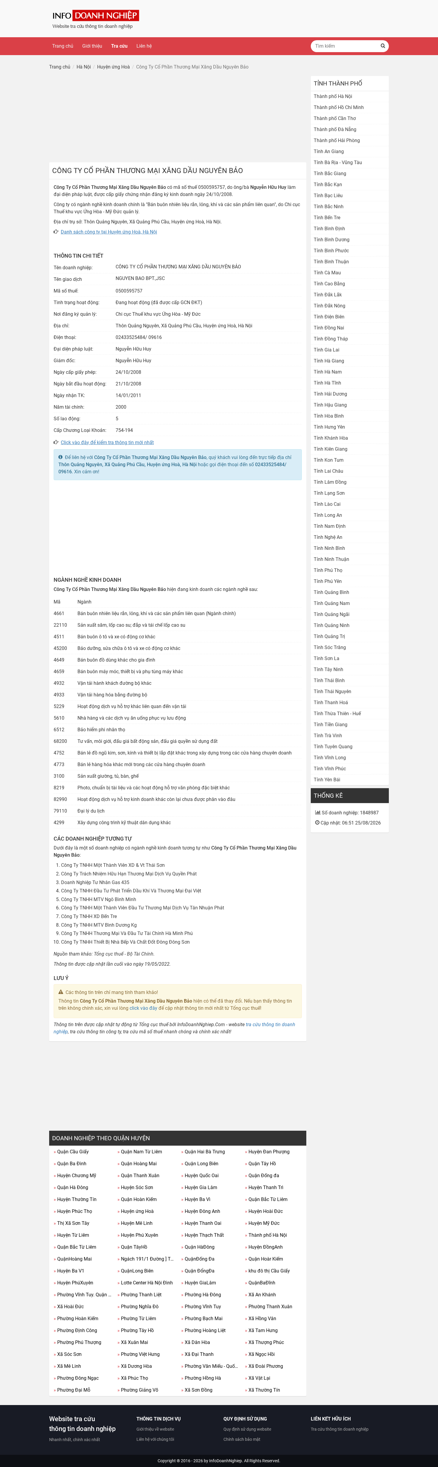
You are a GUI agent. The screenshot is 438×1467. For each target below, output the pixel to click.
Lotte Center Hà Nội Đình (145, 1283)
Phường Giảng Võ (137, 1390)
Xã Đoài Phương (264, 1366)
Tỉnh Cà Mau (327, 273)
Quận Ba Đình (70, 1163)
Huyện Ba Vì (195, 1199)
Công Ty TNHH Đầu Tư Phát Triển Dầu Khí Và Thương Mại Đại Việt (131, 891)
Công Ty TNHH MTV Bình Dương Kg (99, 925)
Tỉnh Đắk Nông (329, 306)
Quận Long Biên (199, 1163)
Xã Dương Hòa (134, 1366)
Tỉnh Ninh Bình (329, 548)
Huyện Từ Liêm (71, 1235)
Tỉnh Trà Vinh (328, 735)
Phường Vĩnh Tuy (201, 1306)
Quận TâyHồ (132, 1247)
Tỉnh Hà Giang (329, 361)
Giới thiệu (92, 46)
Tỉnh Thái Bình (329, 680)
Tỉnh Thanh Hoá (331, 702)
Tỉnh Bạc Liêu (328, 195)
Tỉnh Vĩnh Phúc (330, 768)
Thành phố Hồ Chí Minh (339, 107)
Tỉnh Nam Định (330, 526)
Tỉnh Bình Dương (332, 239)
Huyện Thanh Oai (201, 1223)
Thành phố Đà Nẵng (335, 129)
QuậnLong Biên (135, 1271)
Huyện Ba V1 (69, 1271)
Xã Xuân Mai (132, 1342)
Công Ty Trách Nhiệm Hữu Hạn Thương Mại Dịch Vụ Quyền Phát (129, 874)
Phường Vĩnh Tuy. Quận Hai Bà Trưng (83, 1295)
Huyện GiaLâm (198, 1283)
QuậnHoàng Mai (73, 1259)
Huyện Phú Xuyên (137, 1235)
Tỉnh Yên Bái (327, 779)
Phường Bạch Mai (202, 1318)
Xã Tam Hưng (261, 1330)
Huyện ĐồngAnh (264, 1247)
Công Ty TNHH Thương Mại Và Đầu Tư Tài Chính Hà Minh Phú (127, 933)
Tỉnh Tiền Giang (330, 724)
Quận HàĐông (198, 1247)
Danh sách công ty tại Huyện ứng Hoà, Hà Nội (109, 232)
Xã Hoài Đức (69, 1306)
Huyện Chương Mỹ (75, 1175)
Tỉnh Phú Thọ (328, 570)
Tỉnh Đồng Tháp (331, 339)
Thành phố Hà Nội (266, 1235)
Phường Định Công (75, 1330)
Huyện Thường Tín (75, 1199)
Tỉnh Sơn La (326, 658)
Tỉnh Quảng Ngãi (332, 614)
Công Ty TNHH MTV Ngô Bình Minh (98, 899)
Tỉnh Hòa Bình (329, 416)
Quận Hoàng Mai (137, 1163)
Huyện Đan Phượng (267, 1152)
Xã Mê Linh (67, 1366)
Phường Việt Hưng (138, 1354)
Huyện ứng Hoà (135, 1211)
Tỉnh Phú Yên (328, 581)
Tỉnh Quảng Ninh (332, 625)
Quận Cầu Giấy (71, 1152)
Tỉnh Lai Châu (328, 471)
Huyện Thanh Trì (264, 1187)
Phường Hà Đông (201, 1295)
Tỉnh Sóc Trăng (330, 647)
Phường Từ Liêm (136, 1318)
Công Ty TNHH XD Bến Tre (89, 916)
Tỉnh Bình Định (329, 228)
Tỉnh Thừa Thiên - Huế (337, 713)
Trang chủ (62, 46)
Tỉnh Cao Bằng (329, 284)
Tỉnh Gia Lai (326, 350)
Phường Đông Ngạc (76, 1378)
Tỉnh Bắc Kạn (328, 184)
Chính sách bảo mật (241, 1439)
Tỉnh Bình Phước (331, 250)
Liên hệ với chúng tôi (155, 1439)
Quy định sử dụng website (247, 1429)
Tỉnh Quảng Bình (331, 592)
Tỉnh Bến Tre (327, 217)
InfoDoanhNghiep (225, 1460)
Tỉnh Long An (328, 515)
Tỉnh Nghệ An (328, 537)
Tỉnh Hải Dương (330, 394)
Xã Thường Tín (262, 1390)
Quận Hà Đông (71, 1187)
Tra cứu (119, 46)
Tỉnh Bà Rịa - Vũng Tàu (338, 162)
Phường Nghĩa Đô (138, 1306)
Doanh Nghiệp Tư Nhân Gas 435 (95, 882)
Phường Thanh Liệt (139, 1295)
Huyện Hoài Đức (264, 1211)
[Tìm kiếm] (383, 46)
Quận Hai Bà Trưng (203, 1152)
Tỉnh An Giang (329, 151)
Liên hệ (144, 46)
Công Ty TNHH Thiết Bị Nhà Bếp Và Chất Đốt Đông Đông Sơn (125, 942)
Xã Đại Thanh (197, 1354)
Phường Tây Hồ (135, 1330)
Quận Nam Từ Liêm (139, 1152)
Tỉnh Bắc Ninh (329, 206)
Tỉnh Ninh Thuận (331, 559)
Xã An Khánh (260, 1295)
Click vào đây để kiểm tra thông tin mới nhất (107, 442)
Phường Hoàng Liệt (203, 1330)
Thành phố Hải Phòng (337, 140)
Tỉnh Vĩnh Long (330, 757)
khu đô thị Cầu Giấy (267, 1271)
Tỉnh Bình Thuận (331, 262)
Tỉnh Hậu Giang (330, 405)
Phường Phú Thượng (77, 1342)
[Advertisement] (177, 117)
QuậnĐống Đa (198, 1259)
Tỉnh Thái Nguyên (332, 691)
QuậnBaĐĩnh (260, 1283)
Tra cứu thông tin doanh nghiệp (340, 1429)
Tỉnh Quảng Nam (332, 603)
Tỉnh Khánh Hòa (331, 438)
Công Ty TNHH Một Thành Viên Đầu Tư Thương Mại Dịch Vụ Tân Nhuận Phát (142, 908)
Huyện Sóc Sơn (135, 1187)
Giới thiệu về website (155, 1429)
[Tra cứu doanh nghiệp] (96, 18)
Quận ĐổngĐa (198, 1271)
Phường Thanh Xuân (268, 1306)
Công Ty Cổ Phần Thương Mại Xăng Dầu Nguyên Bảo (150, 457)
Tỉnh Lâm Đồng (330, 482)
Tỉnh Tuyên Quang (333, 746)
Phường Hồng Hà (201, 1378)
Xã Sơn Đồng (196, 1390)
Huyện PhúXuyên (73, 1283)
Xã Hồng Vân (260, 1318)
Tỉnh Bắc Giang (330, 173)
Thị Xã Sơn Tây (71, 1223)
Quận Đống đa (262, 1175)
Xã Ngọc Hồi (260, 1354)
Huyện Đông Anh (200, 1211)
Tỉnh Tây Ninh (328, 669)
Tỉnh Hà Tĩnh (327, 383)
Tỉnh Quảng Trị (329, 636)
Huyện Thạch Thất (202, 1235)
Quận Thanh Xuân (138, 1175)
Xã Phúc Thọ (132, 1378)
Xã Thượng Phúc (264, 1342)
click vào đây (143, 1008)
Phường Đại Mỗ (72, 1390)
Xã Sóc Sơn (68, 1354)
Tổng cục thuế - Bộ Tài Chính (123, 954)
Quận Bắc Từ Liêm (266, 1199)
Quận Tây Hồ (260, 1163)
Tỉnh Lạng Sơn (329, 493)
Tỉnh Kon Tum (329, 460)
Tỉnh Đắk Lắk (328, 295)
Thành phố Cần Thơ (335, 118)
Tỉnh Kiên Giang (330, 449)
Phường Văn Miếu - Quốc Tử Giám (210, 1366)
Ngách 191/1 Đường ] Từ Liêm (147, 1259)
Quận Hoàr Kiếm (264, 1259)
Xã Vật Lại (257, 1378)
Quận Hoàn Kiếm (137, 1199)
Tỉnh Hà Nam (328, 372)
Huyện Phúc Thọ (73, 1211)
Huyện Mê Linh (135, 1223)
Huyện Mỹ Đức (262, 1223)
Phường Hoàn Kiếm (76, 1318)
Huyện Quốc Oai (200, 1175)
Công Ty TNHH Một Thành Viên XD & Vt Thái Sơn (113, 865)
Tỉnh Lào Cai (327, 504)
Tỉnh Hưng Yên (329, 427)
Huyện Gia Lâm (199, 1187)
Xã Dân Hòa (195, 1342)
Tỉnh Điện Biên (329, 317)
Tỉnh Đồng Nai (329, 328)
